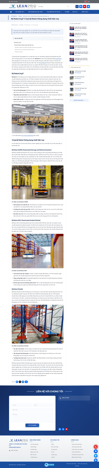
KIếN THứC (85, 12)
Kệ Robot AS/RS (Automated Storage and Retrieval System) (28, 47)
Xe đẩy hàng (34, 449)
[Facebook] (80, 6)
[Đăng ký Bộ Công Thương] (49, 465)
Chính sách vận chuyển (77, 449)
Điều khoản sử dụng (76, 457)
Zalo (26, 381)
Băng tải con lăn (34, 452)
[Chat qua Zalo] (96, 451)
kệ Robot (43, 62)
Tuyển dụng (54, 454)
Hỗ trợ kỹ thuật (54, 446)
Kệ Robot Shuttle (18, 51)
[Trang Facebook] (96, 460)
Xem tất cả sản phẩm (78, 100)
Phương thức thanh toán (77, 454)
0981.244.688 (13, 1)
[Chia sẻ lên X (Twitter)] (20, 382)
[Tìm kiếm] (68, 6)
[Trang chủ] (11, 12)
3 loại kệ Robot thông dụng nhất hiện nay (24, 45)
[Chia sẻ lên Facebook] (17, 382)
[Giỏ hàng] (77, 6)
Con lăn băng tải (34, 444)
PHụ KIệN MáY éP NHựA (53, 12)
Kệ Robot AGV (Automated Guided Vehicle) (24, 49)
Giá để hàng (33, 446)
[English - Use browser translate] (88, 2)
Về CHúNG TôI (19, 12)
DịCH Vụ (74, 12)
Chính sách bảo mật (76, 446)
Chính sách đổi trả (76, 452)
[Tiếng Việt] (85, 2)
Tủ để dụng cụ (34, 457)
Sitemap (77, 465)
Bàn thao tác (34, 454)
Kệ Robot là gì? (17, 42)
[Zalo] (88, 6)
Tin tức (21, 24)
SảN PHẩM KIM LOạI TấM (35, 12)
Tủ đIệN (67, 12)
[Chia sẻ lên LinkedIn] (23, 382)
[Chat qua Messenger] (96, 456)
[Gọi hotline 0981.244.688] (96, 447)
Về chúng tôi (54, 449)
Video (52, 444)
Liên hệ (53, 457)
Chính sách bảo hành (77, 444)
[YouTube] (84, 6)
